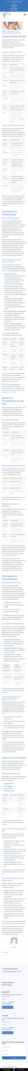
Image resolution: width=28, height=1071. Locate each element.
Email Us (4, 999)
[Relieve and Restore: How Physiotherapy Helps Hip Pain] (12, 25)
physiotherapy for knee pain (15, 390)
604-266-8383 (14, 8)
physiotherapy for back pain (9, 555)
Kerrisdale (19, 1)
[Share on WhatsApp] (14, 956)
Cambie (13, 1)
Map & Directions (6, 996)
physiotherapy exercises (8, 388)
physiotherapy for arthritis (9, 392)
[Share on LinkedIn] (18, 956)
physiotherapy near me (15, 746)
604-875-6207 (14, 5)
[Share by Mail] (23, 956)
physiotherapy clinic (7, 377)
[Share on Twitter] (9, 956)
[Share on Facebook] (4, 956)
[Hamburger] (24, 14)
